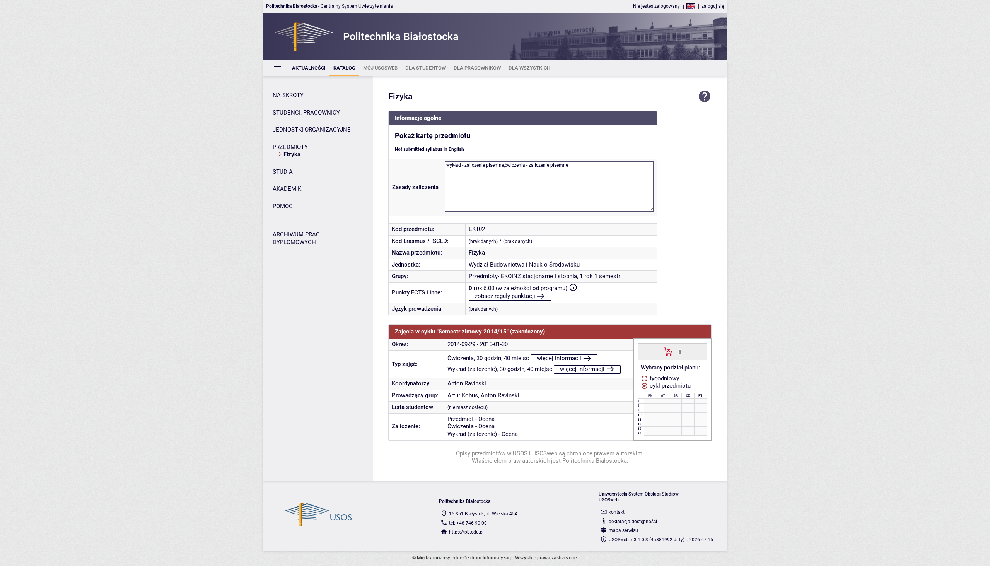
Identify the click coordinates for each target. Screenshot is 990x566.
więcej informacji (559, 358)
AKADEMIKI (288, 188)
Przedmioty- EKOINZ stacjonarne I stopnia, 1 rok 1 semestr (544, 276)
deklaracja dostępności (633, 521)
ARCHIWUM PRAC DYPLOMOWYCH (296, 238)
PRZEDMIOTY (290, 147)
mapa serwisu (623, 530)
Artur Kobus (462, 395)
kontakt (617, 512)
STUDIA (283, 171)
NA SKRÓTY (288, 95)
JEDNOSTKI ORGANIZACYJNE (312, 129)
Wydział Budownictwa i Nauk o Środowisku (524, 264)
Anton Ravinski (466, 383)
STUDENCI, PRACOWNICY (306, 112)
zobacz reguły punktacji (505, 295)
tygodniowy (663, 378)
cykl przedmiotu (669, 385)
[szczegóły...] (680, 351)
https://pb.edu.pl (466, 532)
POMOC (283, 206)
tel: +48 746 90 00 (468, 523)
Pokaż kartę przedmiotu (432, 136)
